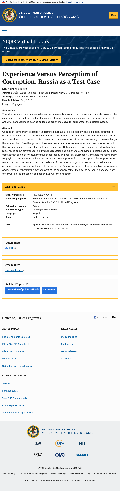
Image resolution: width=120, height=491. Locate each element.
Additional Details (15, 186)
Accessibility (9, 473)
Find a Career (9, 358)
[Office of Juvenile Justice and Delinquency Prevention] (38, 457)
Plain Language (58, 473)
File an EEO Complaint (13, 351)
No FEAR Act (31, 480)
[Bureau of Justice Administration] (38, 445)
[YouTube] (114, 319)
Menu (113, 15)
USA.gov (76, 480)
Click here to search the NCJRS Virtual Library (32, 59)
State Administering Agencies (17, 412)
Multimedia (67, 344)
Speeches (66, 358)
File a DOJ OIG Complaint (15, 344)
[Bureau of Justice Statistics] (60, 447)
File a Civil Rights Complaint (16, 336)
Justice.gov (89, 480)
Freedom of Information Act (54, 480)
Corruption (49, 289)
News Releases (69, 351)
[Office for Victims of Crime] (60, 457)
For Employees (10, 390)
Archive (6, 383)
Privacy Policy (76, 473)
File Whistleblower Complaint (33, 473)
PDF (11, 248)
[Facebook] (97, 319)
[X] (106, 319)
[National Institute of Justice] (82, 445)
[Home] (49, 15)
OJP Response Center (13, 405)
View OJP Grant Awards (14, 398)
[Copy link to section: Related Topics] (26, 283)
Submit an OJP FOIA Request (17, 365)
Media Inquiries (69, 336)
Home (4, 30)
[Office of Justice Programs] (9, 15)
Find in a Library (14, 270)
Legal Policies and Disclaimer (101, 473)
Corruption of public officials (23, 289)
